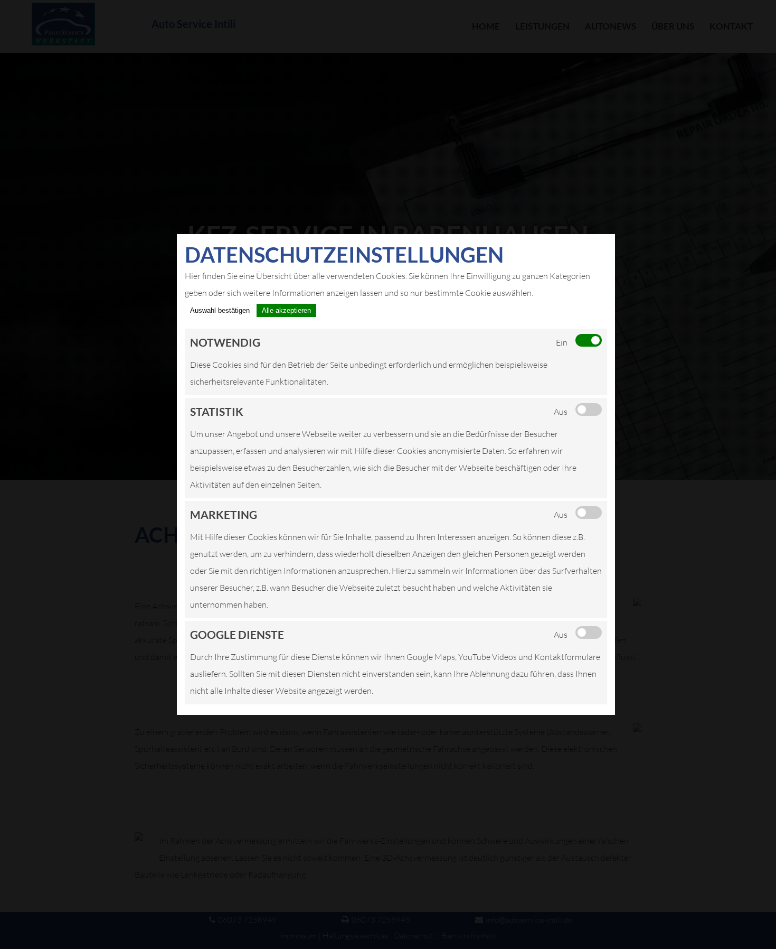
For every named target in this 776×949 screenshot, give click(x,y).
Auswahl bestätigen (220, 310)
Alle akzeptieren (286, 310)
